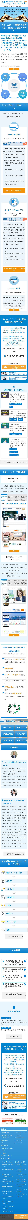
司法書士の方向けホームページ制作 (21, 1175)
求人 (3, 1143)
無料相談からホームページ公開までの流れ (14, 373)
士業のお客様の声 (19, 1137)
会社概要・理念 (5, 1132)
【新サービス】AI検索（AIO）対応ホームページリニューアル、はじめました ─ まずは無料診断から (14, 1022)
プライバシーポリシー (7, 1155)
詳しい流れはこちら (14, 936)
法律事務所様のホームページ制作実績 (4, 498)
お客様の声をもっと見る (14, 854)
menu (25, 2)
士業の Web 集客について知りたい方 (21, 1195)
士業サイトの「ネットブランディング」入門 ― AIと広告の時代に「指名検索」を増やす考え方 (17, 444)
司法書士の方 (7, 734)
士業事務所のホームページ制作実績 (21, 1134)
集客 (20, 434)
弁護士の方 (21, 727)
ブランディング (13, 434)
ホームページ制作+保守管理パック (8, 1202)
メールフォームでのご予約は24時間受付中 (16, 367)
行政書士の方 (7, 740)
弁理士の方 (21, 740)
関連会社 (4, 1153)
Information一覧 (14, 1036)
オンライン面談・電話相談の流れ (14, 378)
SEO (11, 406)
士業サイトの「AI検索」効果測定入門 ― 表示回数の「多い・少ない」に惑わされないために (17, 398)
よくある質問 (5, 1145)
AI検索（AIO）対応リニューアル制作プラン (14, 269)
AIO (11, 403)
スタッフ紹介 (5, 1140)
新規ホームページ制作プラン (14, 190)
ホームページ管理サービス (8, 1197)
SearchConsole (17, 403)
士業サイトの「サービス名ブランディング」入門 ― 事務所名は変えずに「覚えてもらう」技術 (17, 429)
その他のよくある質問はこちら (14, 995)
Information (14, 1011)
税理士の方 (7, 727)
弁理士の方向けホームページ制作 (21, 1190)
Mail (21, 1216)
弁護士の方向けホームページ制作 (21, 1170)
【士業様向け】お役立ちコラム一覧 (14, 462)
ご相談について (19, 1140)
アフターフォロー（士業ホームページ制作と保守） (8, 1177)
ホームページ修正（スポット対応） (8, 1183)
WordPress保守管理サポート (8, 1187)
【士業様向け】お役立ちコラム (14, 390)
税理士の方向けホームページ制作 (21, 1165)
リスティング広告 (14, 455)
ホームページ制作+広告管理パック (8, 1207)
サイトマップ (18, 1143)
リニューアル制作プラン (8, 1170)
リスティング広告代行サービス (8, 1192)
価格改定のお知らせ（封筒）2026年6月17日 (13, 1030)
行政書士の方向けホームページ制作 (21, 1185)
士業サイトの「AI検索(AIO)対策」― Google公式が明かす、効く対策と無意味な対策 (17, 415)
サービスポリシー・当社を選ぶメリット (7, 1136)
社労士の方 (21, 734)
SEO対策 (20, 419)
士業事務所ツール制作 (8, 1211)
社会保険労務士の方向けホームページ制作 (21, 1180)
